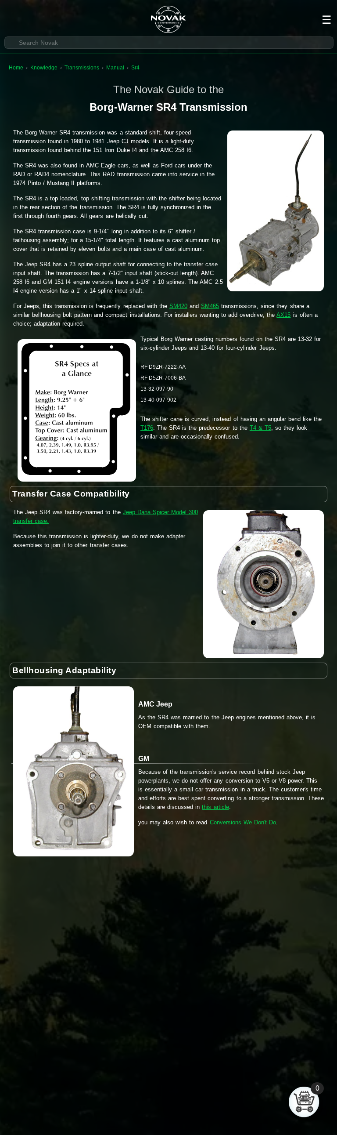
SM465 (210, 306)
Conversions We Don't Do (243, 822)
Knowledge (43, 68)
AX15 (283, 315)
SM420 (178, 306)
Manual (115, 68)
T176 (146, 427)
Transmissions (82, 68)
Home (16, 68)
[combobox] (169, 42)
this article (215, 807)
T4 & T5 (260, 427)
